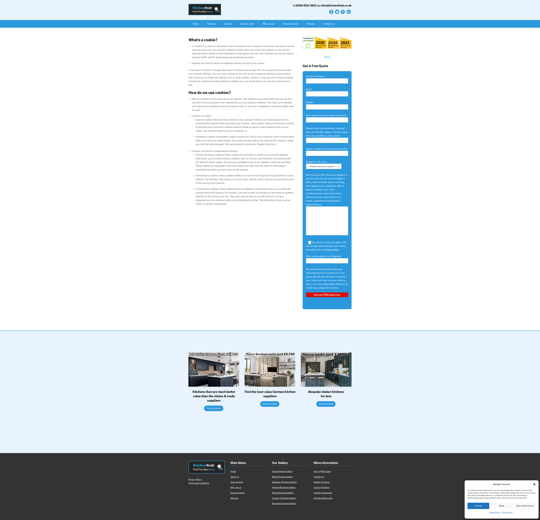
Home (196, 23)
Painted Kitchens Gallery (284, 487)
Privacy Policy (507, 512)
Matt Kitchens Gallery (282, 477)
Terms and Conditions (198, 483)
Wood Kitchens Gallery (283, 493)
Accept (478, 506)
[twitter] (337, 11)
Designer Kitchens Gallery (284, 482)
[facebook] (331, 11)
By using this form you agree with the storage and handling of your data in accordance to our (326, 246)
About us (211, 23)
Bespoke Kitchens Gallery (284, 503)
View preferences (525, 506)
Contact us (329, 23)
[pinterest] (343, 11)
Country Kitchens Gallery (284, 498)
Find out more (213, 408)
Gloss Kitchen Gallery (282, 471)
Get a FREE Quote (322, 471)
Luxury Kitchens (321, 487)
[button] (534, 484)
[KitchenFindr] (204, 14)
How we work (247, 23)
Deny (501, 506)
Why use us (268, 23)
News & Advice (290, 23)
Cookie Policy (494, 512)
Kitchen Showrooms (323, 498)
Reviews (310, 23)
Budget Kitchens (322, 482)
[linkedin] (348, 11)
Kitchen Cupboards (323, 493)
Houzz (327, 57)
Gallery (228, 23)
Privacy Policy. (332, 249)
